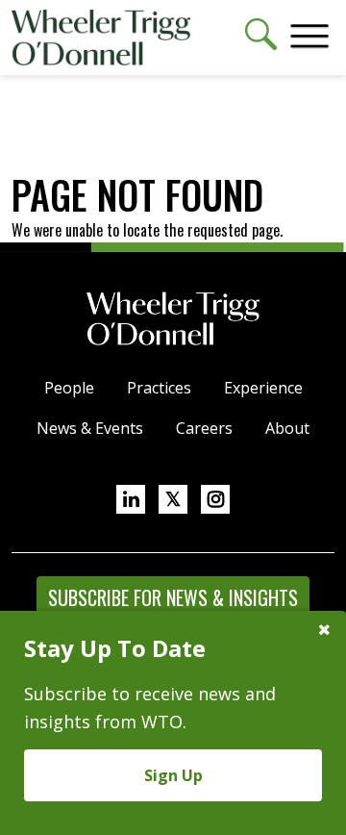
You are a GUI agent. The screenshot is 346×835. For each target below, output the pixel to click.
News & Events (90, 428)
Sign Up (173, 775)
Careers (204, 428)
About (287, 428)
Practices (159, 387)
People (69, 387)
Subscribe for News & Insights (173, 597)
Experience (263, 387)
